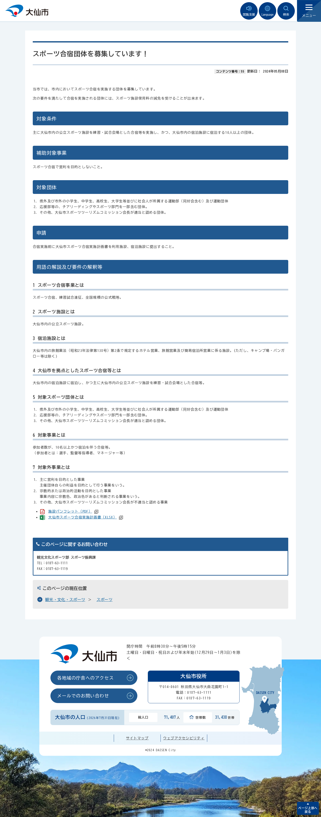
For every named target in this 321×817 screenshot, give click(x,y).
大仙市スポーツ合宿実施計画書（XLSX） (82, 517)
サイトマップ (137, 738)
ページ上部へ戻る (307, 810)
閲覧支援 (249, 14)
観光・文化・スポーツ (65, 600)
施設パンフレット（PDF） (70, 511)
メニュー (309, 15)
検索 (286, 14)
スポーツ (104, 600)
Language (267, 14)
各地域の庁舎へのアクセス (85, 678)
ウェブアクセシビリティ (184, 738)
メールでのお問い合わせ (83, 695)
